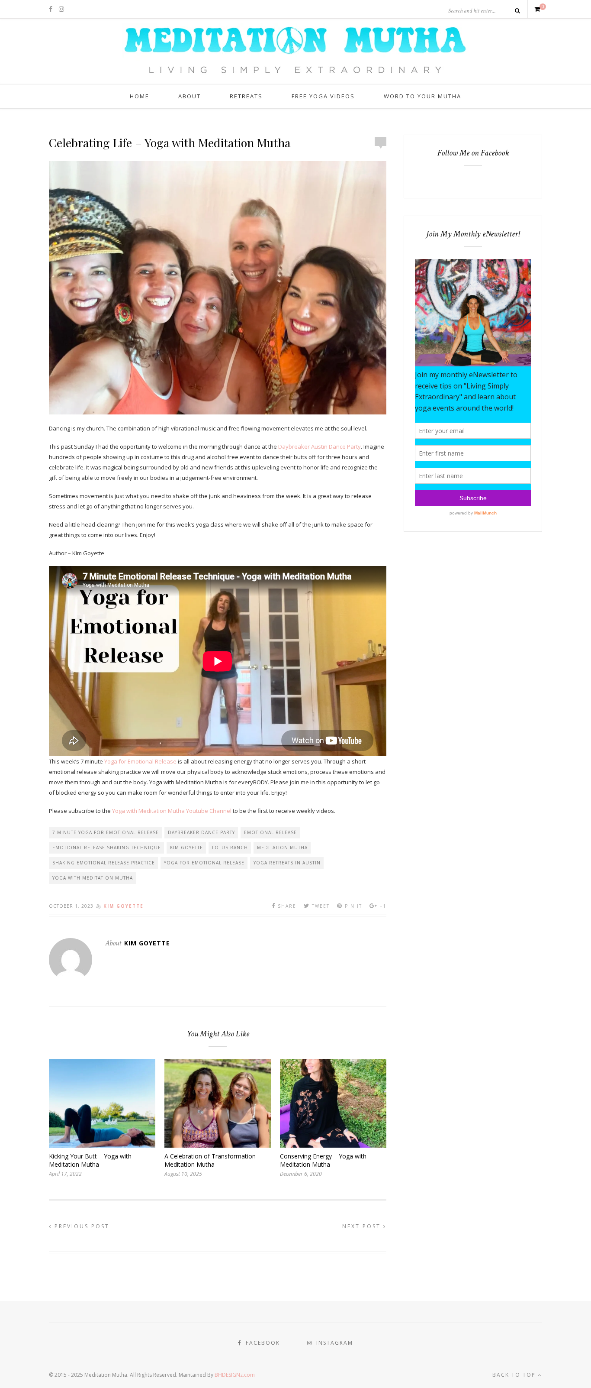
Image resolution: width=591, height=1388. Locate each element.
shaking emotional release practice (103, 863)
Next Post (362, 1226)
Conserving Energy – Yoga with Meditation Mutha (323, 1160)
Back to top (515, 1374)
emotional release (270, 832)
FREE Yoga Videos (323, 96)
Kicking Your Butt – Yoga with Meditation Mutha (90, 1160)
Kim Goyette (123, 906)
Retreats (246, 96)
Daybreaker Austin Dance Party (319, 446)
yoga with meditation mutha (92, 878)
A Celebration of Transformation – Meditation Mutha (212, 1160)
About (189, 96)
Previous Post (80, 1226)
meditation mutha (282, 847)
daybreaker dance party (201, 832)
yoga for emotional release (204, 863)
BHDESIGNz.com (235, 1374)
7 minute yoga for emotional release (105, 832)
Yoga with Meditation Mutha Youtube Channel (171, 811)
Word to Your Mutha (422, 96)
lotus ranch (230, 847)
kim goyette (186, 847)
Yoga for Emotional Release (140, 761)
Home (139, 96)
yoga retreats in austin (287, 863)
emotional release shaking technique (106, 847)
